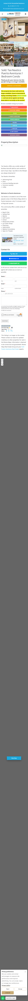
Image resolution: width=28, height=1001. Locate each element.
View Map (14, 758)
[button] (8, 998)
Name (3, 276)
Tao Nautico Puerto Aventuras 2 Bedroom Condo (18, 237)
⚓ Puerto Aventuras (14, 116)
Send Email (5, 321)
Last (16, 281)
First (2, 281)
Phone (3, 291)
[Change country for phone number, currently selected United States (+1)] (2, 293)
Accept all (7, 992)
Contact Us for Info (14, 86)
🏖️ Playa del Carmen (14, 110)
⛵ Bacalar (14, 128)
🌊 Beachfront (14, 107)
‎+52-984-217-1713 (14, 6)
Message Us (15, 258)
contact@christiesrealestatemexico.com (14, 8)
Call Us (14, 254)
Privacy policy (6, 985)
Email (3, 284)
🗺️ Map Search (14, 131)
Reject (7, 989)
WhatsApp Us (14, 263)
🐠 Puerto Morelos (14, 119)
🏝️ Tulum (14, 113)
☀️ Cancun (14, 125)
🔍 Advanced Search (14, 135)
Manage (20, 989)
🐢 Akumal (14, 122)
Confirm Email (18, 288)
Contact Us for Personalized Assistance (14, 3)
